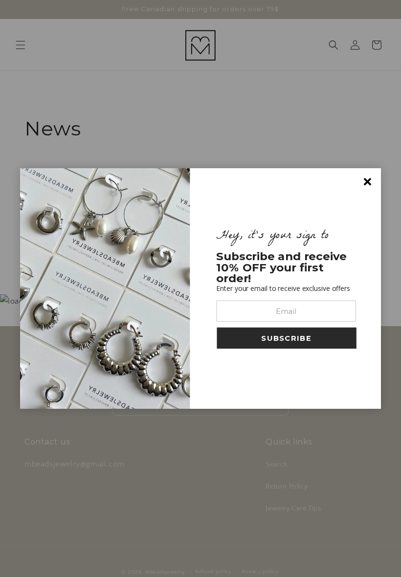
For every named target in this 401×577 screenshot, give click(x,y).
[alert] (200, 288)
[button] (286, 338)
